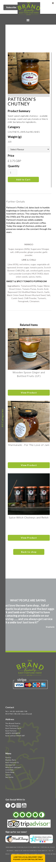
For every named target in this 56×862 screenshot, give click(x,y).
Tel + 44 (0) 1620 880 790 (16, 711)
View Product (29, 392)
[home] (28, 8)
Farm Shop (9, 772)
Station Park (10, 760)
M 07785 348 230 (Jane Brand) (18, 714)
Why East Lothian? (13, 767)
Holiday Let (10, 765)
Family (8, 757)
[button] (28, 20)
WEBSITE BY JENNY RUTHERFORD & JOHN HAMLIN (31, 850)
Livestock (9, 770)
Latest (8, 775)
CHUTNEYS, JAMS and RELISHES (24, 132)
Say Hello (9, 777)
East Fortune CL (12, 762)
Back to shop (28, 552)
